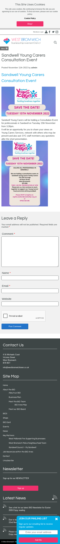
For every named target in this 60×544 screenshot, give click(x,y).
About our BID (15, 393)
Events (6, 427)
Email (6, 285)
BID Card (7, 422)
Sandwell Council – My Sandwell (22, 447)
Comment (8, 233)
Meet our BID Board (17, 409)
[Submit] (55, 42)
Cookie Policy (30, 18)
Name (6, 272)
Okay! (29, 24)
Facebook (49, 31)
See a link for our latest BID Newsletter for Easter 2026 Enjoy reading (30, 509)
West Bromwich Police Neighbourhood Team (27, 443)
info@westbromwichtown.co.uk (16, 367)
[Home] (21, 41)
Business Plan (15, 397)
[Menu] (4, 48)
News (5, 431)
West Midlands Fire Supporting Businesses (27, 439)
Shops (5, 418)
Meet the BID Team (17, 402)
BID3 (5, 414)
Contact (6, 456)
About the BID (9, 390)
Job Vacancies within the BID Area (18, 452)
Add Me (38, 540)
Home (5, 385)
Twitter (53, 31)
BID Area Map (21, 405)
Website (6, 298)
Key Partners (8, 435)
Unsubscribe (8, 461)
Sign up (20, 488)
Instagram (57, 31)
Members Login (38, 32)
